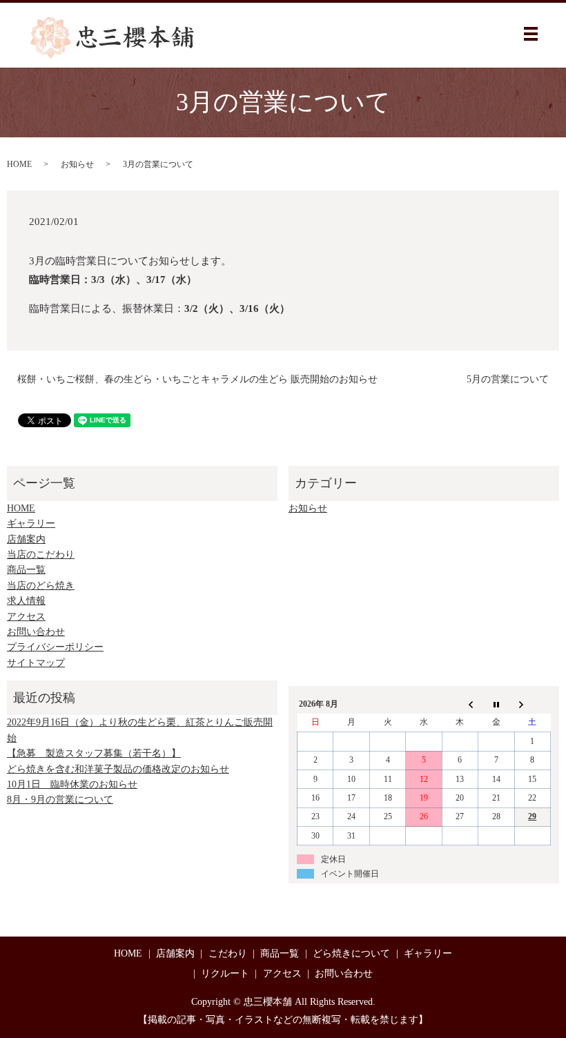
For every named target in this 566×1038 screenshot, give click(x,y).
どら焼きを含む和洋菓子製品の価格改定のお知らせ (118, 769)
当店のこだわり (41, 554)
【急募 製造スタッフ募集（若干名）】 (94, 753)
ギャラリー (31, 523)
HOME (19, 164)
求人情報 (26, 601)
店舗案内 (26, 539)
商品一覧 (26, 570)
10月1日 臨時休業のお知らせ (72, 784)
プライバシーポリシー (55, 647)
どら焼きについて (351, 953)
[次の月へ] (532, 704)
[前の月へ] (460, 704)
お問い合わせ (36, 632)
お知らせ (77, 164)
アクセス (26, 616)
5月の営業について (508, 379)
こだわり (227, 953)
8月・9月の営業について (60, 799)
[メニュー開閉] (531, 34)
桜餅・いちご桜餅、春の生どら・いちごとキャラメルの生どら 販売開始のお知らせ (197, 379)
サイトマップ (36, 663)
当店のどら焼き (41, 585)
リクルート (225, 973)
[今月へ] (496, 704)
